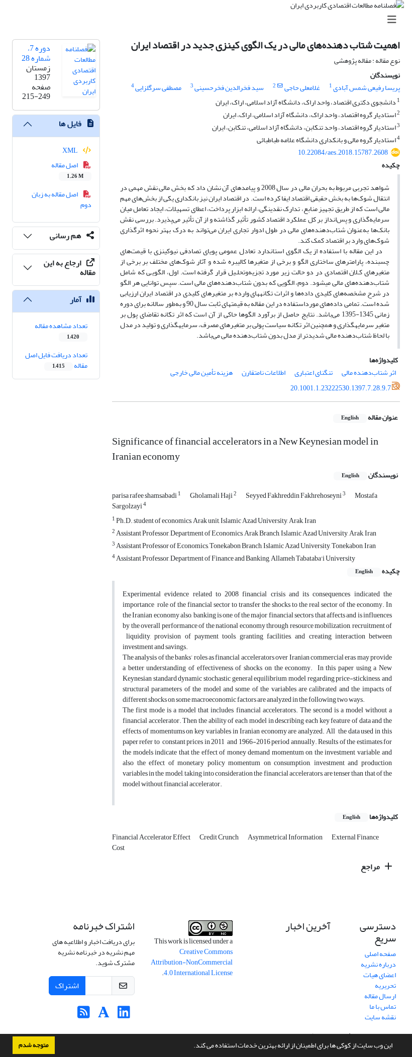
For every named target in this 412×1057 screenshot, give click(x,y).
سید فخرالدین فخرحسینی (229, 87)
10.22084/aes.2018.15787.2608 (343, 152)
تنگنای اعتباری (313, 372)
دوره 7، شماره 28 (36, 53)
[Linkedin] (124, 1015)
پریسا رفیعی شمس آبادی (366, 87)
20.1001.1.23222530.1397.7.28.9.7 (340, 388)
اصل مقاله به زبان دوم (62, 199)
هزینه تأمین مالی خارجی (201, 372)
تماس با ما (382, 1006)
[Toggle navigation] (209, 20)
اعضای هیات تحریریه (379, 980)
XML (70, 150)
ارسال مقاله (380, 996)
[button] (190, 1046)
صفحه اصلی (380, 954)
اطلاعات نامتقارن (263, 372)
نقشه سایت (380, 1017)
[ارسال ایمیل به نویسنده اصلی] (280, 86)
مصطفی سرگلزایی (158, 87)
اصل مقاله (67, 169)
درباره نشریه (378, 964)
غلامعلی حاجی (302, 87)
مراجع (371, 866)
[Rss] (83, 1015)
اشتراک (67, 985)
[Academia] (103, 1015)
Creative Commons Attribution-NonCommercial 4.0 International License (192, 962)
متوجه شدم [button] (34, 1045)
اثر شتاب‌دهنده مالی (369, 372)
